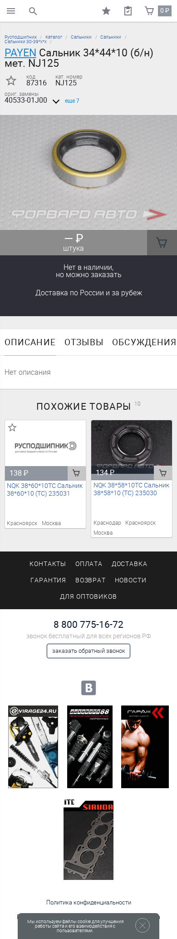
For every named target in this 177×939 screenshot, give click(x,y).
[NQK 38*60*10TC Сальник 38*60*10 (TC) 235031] (45, 447)
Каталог (53, 37)
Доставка (88, 292)
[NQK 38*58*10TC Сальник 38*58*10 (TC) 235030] (131, 447)
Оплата (89, 564)
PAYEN (20, 52)
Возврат (90, 580)
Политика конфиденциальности (88, 902)
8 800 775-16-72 (88, 624)
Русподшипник (21, 37)
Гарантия (48, 580)
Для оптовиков (88, 597)
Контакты (48, 564)
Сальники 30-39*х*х (26, 42)
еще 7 (72, 101)
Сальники (81, 37)
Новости (131, 580)
